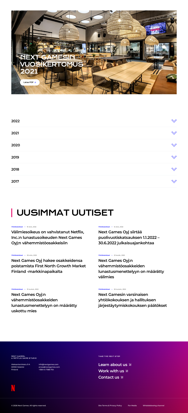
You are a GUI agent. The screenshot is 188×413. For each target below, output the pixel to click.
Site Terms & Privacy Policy (110, 406)
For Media (132, 406)
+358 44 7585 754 (46, 370)
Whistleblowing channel (153, 406)
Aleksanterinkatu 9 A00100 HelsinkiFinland (20, 367)
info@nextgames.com (48, 364)
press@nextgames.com (49, 367)
